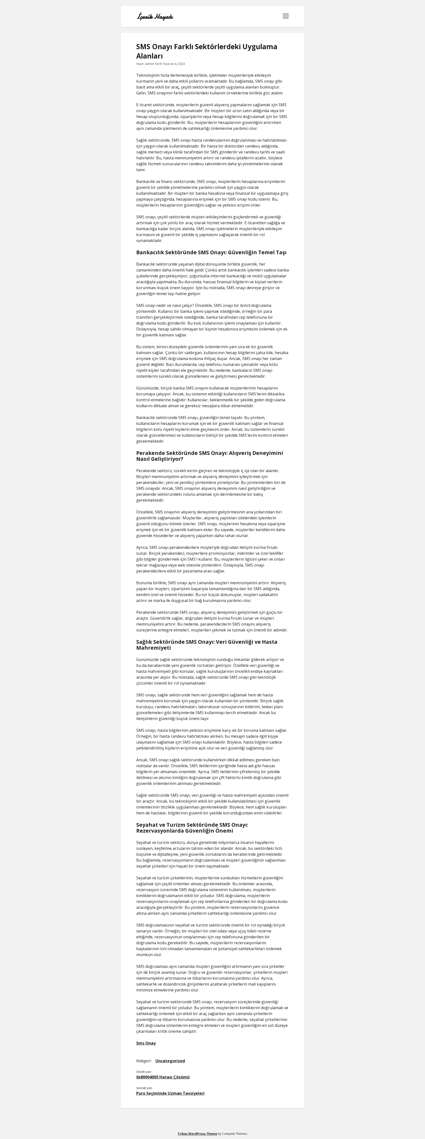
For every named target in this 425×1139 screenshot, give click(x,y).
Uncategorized (170, 1061)
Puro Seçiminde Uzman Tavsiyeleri (170, 1093)
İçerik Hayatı (154, 16)
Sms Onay (146, 1043)
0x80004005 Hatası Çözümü (163, 1077)
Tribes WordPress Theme (197, 1134)
